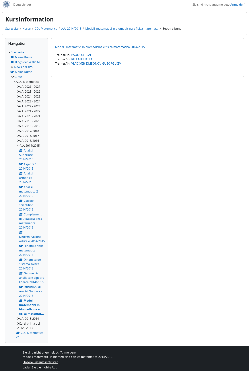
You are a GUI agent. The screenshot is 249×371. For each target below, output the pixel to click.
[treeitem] (26, 194)
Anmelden (237, 5)
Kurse (27, 29)
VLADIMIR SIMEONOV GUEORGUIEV (96, 63)
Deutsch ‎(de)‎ (22, 5)
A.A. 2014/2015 (71, 29)
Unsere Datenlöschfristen (40, 362)
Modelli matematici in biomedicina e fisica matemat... (121, 29)
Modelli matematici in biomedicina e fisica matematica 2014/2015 (100, 47)
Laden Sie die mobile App (40, 367)
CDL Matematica (46, 29)
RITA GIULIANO (81, 59)
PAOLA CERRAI (81, 55)
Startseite (12, 29)
